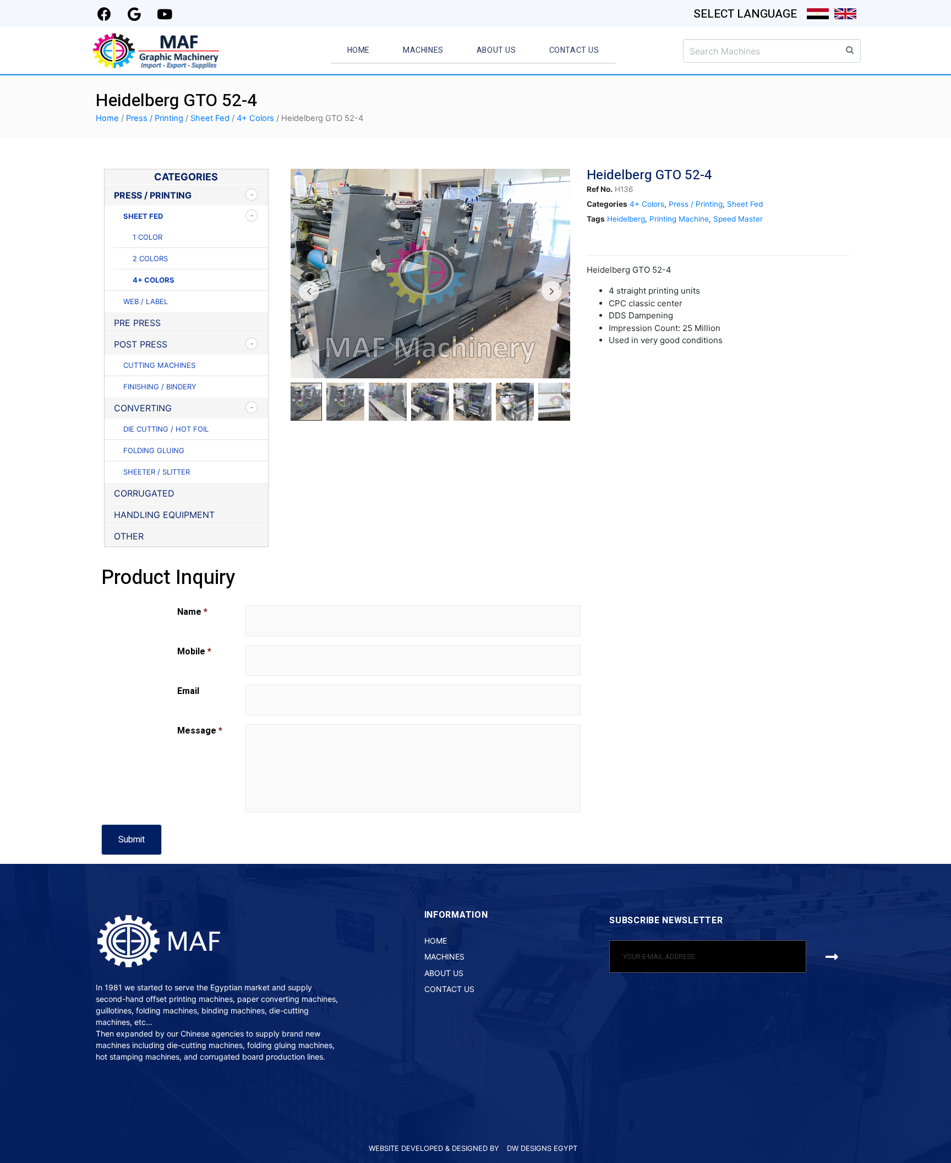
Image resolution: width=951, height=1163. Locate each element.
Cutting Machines (159, 365)
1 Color (147, 237)
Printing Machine (679, 218)
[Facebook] (104, 13)
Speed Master (738, 218)
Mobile (194, 651)
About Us (496, 50)
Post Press (140, 344)
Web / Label (145, 301)
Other (129, 536)
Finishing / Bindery (159, 386)
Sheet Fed (209, 118)
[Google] (134, 13)
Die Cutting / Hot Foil (166, 429)
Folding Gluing (153, 450)
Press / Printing (154, 118)
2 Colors (150, 258)
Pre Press (137, 322)
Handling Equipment (164, 514)
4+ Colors (255, 118)
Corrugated (144, 493)
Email (188, 691)
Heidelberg (626, 218)
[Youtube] (164, 13)
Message (199, 730)
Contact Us (574, 50)
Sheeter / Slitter (156, 471)
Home (358, 50)
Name (192, 612)
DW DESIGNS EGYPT (542, 1148)
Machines (423, 50)
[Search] (850, 49)
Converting (143, 408)
